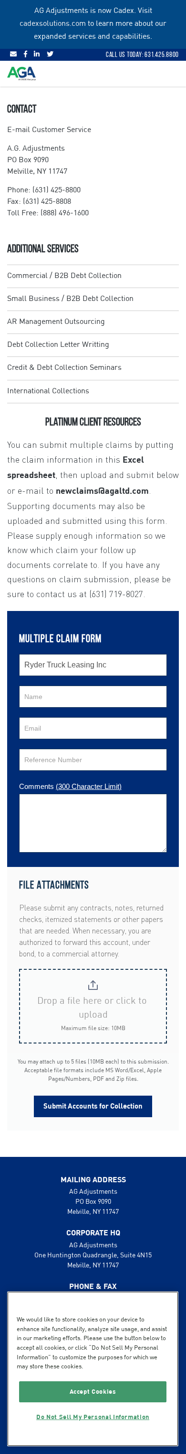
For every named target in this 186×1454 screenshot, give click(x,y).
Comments (70, 786)
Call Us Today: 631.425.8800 (142, 54)
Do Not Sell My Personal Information (92, 1417)
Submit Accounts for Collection (93, 1106)
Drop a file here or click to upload (93, 1008)
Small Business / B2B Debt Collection (70, 299)
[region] (92, 1368)
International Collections (48, 391)
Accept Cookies (93, 1391)
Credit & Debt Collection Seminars (64, 368)
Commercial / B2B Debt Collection (64, 276)
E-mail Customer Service (49, 130)
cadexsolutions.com (53, 24)
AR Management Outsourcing (56, 322)
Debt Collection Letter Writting (58, 345)
